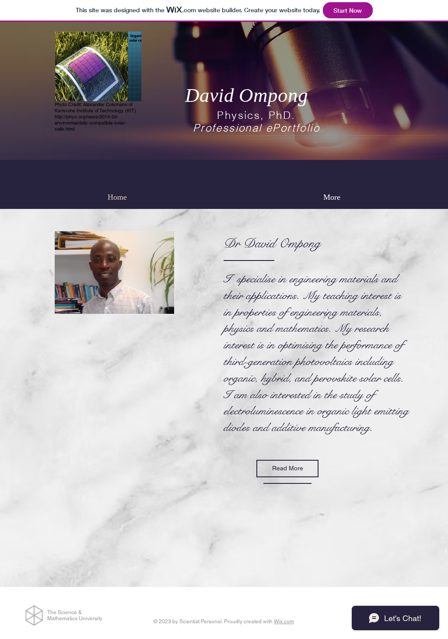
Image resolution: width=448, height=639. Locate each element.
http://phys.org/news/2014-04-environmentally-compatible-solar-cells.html (90, 123)
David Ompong (246, 95)
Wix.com (284, 621)
